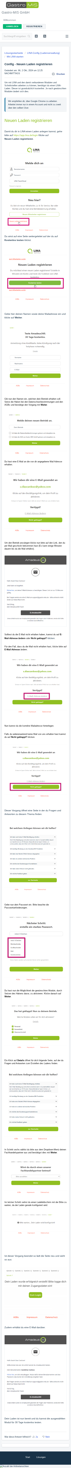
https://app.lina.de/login (26, 135)
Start (27, 1457)
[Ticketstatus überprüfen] (45, 36)
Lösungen (41, 1457)
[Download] (29, 757)
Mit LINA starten (15, 56)
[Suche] (29, 36)
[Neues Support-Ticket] (36, 36)
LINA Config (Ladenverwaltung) (43, 53)
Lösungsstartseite (14, 53)
